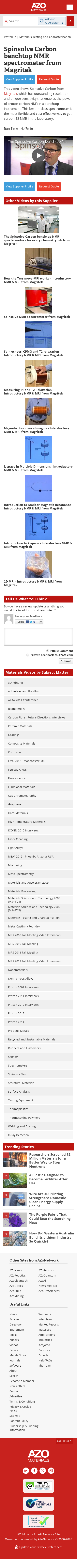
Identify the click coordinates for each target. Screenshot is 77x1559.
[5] (15, 1238)
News (13, 1314)
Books (13, 1335)
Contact (14, 1391)
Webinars (44, 1314)
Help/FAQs (45, 1360)
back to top (63, 1440)
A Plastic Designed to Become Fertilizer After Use (48, 1179)
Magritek (10, 93)
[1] (15, 1159)
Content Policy (18, 1421)
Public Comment (61, 651)
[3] (15, 1199)
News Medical (47, 1286)
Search (14, 1376)
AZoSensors (46, 1270)
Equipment (16, 1329)
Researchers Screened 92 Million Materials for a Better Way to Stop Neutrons (49, 1160)
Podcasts (44, 1350)
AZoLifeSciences (49, 1291)
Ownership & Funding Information (23, 1428)
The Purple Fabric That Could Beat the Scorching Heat (50, 1218)
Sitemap (14, 1416)
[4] (15, 1219)
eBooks (14, 1340)
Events (13, 1350)
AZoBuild (15, 1291)
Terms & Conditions (22, 1401)
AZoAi (42, 1280)
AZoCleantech (18, 1280)
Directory (15, 1324)
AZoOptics (16, 1286)
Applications (46, 1335)
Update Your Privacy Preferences (41, 1547)
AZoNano (15, 1270)
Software (15, 1365)
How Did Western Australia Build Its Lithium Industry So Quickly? (51, 1237)
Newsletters (17, 1386)
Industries (45, 1340)
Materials (44, 1329)
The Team (45, 1365)
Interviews (45, 1319)
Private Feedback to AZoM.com (51, 655)
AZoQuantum (47, 1275)
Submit (66, 661)
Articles (14, 1319)
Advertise (15, 1396)
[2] (15, 1180)
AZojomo (44, 1345)
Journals (14, 1360)
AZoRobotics (17, 1275)
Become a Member (21, 1381)
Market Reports (48, 1324)
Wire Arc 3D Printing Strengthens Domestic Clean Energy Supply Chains (47, 1200)
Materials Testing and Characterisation (45, 37)
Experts (43, 1355)
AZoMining (16, 1296)
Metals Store (17, 1355)
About (13, 1371)
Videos (13, 1345)
